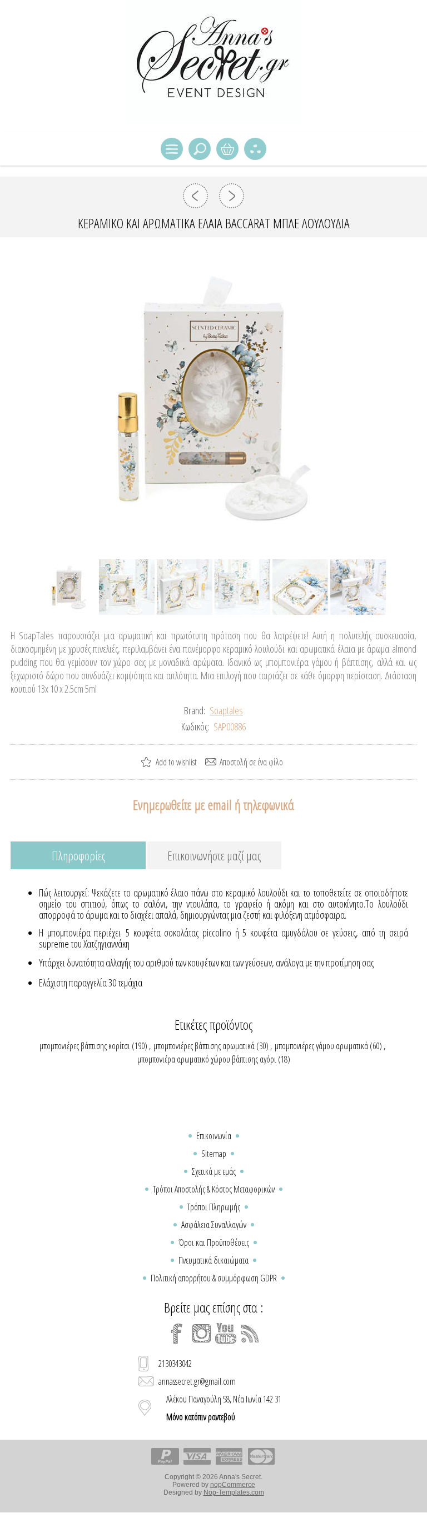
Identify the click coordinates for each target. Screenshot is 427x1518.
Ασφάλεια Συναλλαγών (213, 1225)
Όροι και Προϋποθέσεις (213, 1242)
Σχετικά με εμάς (214, 1171)
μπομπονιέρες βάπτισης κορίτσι (84, 1046)
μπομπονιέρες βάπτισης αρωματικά (204, 1046)
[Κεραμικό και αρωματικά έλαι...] (195, 195)
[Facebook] (176, 1333)
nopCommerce (232, 1485)
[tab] (78, 856)
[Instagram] (201, 1333)
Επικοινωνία (213, 1136)
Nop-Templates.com (233, 1492)
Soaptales (226, 710)
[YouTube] (225, 1333)
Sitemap (213, 1154)
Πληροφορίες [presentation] (78, 855)
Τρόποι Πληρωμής (213, 1207)
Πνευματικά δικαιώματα (213, 1260)
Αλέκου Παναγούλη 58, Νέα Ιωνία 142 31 (223, 1408)
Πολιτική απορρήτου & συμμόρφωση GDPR (214, 1278)
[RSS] (250, 1333)
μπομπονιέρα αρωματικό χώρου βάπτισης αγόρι (206, 1059)
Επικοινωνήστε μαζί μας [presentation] (214, 855)
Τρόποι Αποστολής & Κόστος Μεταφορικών (214, 1189)
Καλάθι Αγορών (227, 149)
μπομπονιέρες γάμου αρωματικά (321, 1046)
